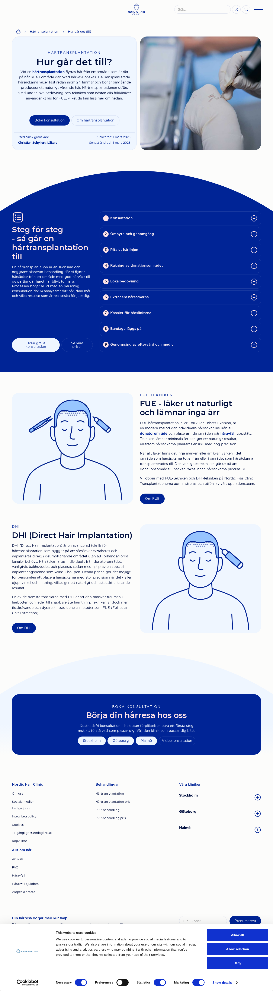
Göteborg (121, 741)
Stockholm (92, 741)
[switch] (122, 982)
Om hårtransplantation (95, 120)
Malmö (146, 741)
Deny (237, 963)
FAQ (15, 867)
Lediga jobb (20, 808)
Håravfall (18, 875)
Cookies (18, 824)
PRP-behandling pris (111, 818)
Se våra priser (77, 345)
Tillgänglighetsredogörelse (32, 833)
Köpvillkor (19, 841)
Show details (222, 982)
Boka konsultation (50, 120)
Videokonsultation (177, 741)
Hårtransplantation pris (113, 801)
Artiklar (17, 859)
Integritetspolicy (24, 816)
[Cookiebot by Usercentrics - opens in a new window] (27, 982)
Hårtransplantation (44, 31)
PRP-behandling (107, 810)
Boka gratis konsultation (36, 345)
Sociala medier (23, 801)
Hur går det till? (79, 31)
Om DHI (24, 628)
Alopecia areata (23, 892)
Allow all (237, 935)
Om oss (17, 793)
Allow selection (237, 949)
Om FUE (152, 499)
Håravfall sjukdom (25, 884)
